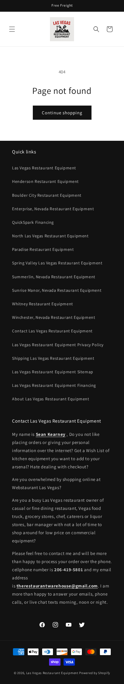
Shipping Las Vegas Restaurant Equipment (53, 358)
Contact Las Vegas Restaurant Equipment (52, 331)
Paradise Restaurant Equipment (43, 249)
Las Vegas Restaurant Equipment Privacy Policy (58, 344)
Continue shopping (62, 113)
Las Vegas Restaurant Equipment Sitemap (52, 371)
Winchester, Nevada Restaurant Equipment (53, 317)
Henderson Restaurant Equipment (45, 181)
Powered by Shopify (94, 673)
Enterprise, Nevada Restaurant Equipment (53, 208)
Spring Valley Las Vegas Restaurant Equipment (57, 263)
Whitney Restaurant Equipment (42, 304)
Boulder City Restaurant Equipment (47, 195)
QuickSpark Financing (33, 222)
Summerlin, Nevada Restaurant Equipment (53, 276)
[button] (12, 29)
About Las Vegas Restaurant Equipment (50, 399)
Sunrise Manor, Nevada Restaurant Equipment (56, 290)
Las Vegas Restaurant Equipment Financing (54, 385)
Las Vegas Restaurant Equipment (44, 168)
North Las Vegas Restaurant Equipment (50, 236)
